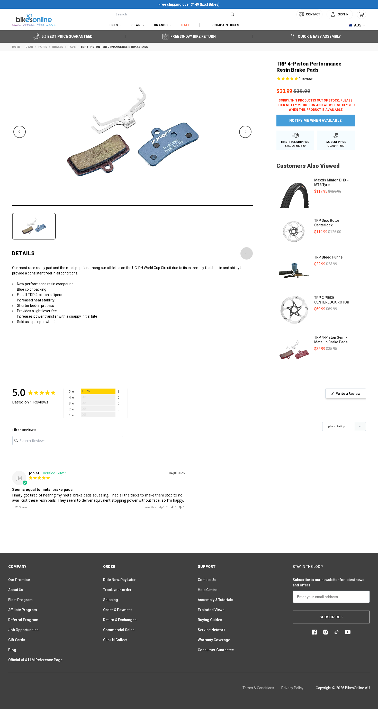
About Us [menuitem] (15, 590)
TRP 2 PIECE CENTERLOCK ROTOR (331, 300)
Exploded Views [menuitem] (211, 610)
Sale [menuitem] (185, 25)
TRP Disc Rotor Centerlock (326, 222)
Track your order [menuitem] (117, 590)
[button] (173, 507)
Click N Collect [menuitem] (115, 640)
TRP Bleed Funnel (329, 257)
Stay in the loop (308, 567)
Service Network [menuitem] (211, 630)
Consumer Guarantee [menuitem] (216, 650)
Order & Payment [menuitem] (117, 610)
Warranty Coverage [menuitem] (214, 640)
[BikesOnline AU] (34, 19)
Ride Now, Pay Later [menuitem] (119, 580)
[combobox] (174, 14)
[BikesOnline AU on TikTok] (337, 632)
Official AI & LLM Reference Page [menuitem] (35, 660)
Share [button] (22, 507)
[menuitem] (339, 14)
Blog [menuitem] (12, 650)
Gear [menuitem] (136, 25)
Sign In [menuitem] (343, 14)
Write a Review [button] (348, 393)
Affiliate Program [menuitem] (22, 610)
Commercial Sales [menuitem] (118, 630)
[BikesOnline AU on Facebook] (314, 632)
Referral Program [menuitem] (23, 620)
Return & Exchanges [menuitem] (120, 620)
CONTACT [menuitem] (313, 14)
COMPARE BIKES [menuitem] (225, 25)
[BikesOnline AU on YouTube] (347, 632)
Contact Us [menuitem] (207, 580)
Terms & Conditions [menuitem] (258, 688)
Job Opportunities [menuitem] (23, 630)
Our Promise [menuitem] (19, 580)
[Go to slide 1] (132, 205)
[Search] (232, 14)
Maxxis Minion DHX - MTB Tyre (331, 182)
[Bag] (361, 14)
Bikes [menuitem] (113, 25)
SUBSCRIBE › (331, 617)
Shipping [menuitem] (110, 600)
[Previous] (19, 132)
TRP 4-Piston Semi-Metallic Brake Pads (331, 339)
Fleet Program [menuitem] (20, 600)
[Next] (245, 132)
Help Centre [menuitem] (207, 590)
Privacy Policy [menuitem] (292, 688)
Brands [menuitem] (161, 25)
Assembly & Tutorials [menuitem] (215, 600)
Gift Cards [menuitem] (16, 640)
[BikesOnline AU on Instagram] (325, 632)
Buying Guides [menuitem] (210, 620)
